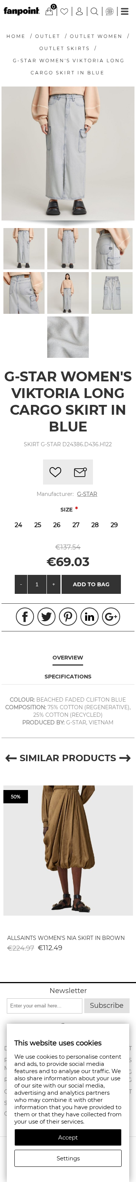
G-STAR (87, 494)
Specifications (68, 676)
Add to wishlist (55, 472)
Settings (68, 1158)
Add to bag (91, 584)
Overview (68, 657)
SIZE (67, 509)
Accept (68, 1137)
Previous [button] (11, 757)
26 (56, 525)
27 (76, 525)
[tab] (68, 658)
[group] (68, 850)
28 (95, 525)
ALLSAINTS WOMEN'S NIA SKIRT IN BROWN (66, 938)
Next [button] (125, 757)
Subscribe (107, 1005)
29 (114, 525)
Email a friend (80, 472)
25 (37, 525)
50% (15, 797)
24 (18, 525)
